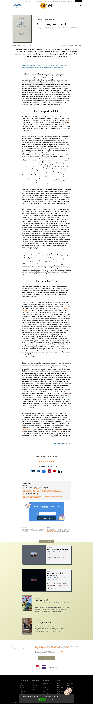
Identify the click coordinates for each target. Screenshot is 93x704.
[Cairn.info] (53, 667)
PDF (71, 45)
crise (28, 45)
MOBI (79, 45)
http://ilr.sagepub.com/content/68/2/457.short (33, 495)
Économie (30, 11)
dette (30, 45)
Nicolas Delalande (42, 35)
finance (19, 45)
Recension (39, 19)
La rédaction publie (38, 1)
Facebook (70, 683)
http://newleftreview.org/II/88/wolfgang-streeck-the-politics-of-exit (38, 489)
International (39, 11)
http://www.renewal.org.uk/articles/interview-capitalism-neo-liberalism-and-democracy (42, 496)
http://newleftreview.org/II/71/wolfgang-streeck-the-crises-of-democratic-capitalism (42, 492)
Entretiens (73, 11)
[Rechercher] (81, 5)
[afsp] (44, 667)
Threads (60, 689)
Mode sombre (64, 1)
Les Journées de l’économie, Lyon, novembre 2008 (56, 578)
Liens (44, 691)
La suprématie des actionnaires (55, 574)
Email (37, 513)
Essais (62, 11)
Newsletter (60, 683)
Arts (34, 11)
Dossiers (34, 689)
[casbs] (37, 667)
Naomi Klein (67, 647)
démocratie (24, 45)
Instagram (60, 691)
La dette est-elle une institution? (23, 649)
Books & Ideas (78, 1)
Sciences (57, 11)
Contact (45, 685)
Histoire (52, 11)
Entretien (50, 547)
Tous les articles (57, 1)
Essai (48, 571)
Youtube (71, 685)
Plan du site (46, 693)
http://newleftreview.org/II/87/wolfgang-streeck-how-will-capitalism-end (39, 490)
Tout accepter (42, 699)
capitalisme (15, 45)
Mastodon (60, 687)
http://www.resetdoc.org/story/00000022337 (33, 498)
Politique (19, 11)
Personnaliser (51, 699)
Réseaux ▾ (71, 1)
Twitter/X (60, 693)
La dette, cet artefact (43, 622)
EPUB (75, 45)
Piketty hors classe (25, 648)
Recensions (67, 11)
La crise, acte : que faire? (58, 549)
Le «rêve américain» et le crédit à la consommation (52, 602)
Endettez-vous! (41, 600)
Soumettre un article (28, 1)
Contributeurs (46, 689)
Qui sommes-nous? (47, 1)
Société (24, 11)
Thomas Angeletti (40, 626)
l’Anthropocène (26, 430)
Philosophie (46, 11)
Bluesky (60, 685)
